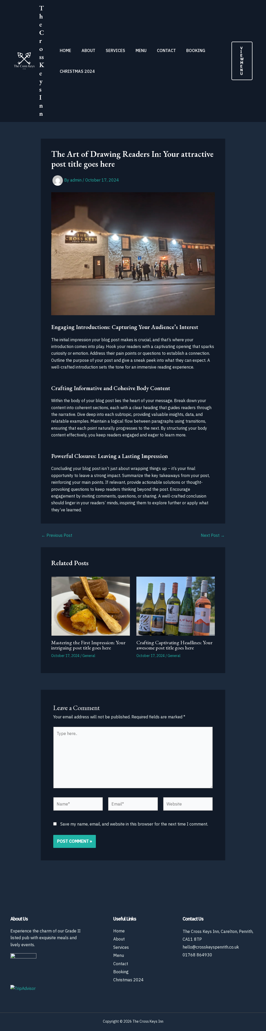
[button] (241, 61)
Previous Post (56, 535)
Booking (195, 50)
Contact (166, 50)
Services (115, 50)
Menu (141, 50)
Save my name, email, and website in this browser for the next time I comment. (134, 824)
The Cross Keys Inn (41, 61)
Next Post (213, 535)
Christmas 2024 (77, 71)
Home (65, 50)
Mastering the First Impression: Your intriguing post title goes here (88, 645)
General (88, 655)
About (88, 50)
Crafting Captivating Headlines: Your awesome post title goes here (174, 645)
